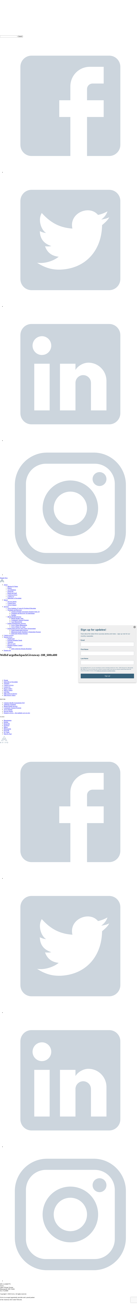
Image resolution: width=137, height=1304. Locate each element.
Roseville (6, 730)
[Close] (134, 627)
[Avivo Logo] (4, 742)
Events (9, 647)
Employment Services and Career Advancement (21, 628)
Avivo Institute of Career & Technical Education (21, 608)
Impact (6, 600)
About (5, 585)
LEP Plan (6, 692)
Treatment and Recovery (14, 610)
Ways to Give (11, 643)
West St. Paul (8, 734)
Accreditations (11, 590)
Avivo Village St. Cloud (18, 627)
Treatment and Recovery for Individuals (23, 613)
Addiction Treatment (10, 704)
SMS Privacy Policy (10, 695)
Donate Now (4, 578)
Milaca (6, 727)
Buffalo (6, 722)
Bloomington (7, 720)
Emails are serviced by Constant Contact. (106, 670)
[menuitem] (70, 591)
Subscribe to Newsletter (14, 598)
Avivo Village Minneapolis (19, 625)
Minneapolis (7, 729)
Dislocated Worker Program (19, 633)
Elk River (6, 725)
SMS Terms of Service (10, 693)
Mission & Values (12, 586)
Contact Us (10, 596)
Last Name (84, 658)
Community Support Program (20, 620)
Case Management (16, 622)
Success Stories (11, 601)
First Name (84, 649)
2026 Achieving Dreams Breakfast (21, 649)
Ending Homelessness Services (16, 623)
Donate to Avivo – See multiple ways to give (17, 713)
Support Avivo (8, 637)
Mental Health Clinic (17, 618)
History (9, 588)
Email (83, 640)
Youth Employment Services (19, 630)
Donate (6, 680)
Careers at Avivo (12, 595)
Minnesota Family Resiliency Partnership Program (26, 632)
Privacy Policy (8, 688)
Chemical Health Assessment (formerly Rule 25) (25, 611)
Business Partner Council (14, 645)
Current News (11, 603)
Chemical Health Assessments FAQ (14, 703)
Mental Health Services (14, 617)
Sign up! (107, 676)
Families (13, 615)
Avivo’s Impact (11, 605)
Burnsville (7, 724)
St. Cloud (6, 732)
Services (6, 606)
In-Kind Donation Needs (14, 640)
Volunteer (10, 642)
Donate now (11, 638)
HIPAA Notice (8, 690)
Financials (10, 591)
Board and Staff (12, 593)
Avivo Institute (8, 709)
